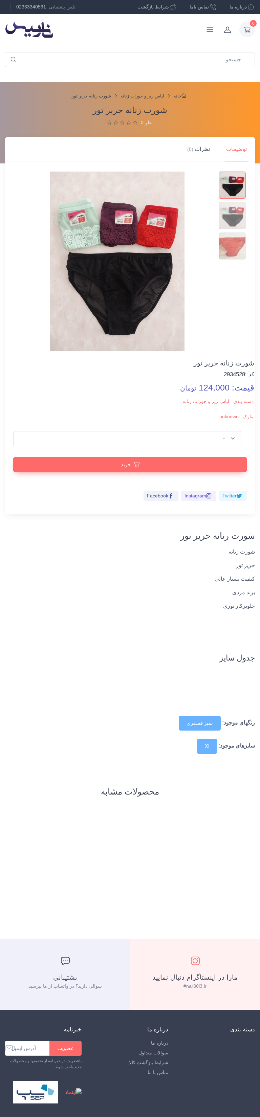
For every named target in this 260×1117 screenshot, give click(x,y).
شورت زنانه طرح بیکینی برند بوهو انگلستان (196, 871)
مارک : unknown (236, 416)
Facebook (157, 495)
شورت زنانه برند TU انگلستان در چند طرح (229, 871)
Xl (207, 746)
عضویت (65, 1048)
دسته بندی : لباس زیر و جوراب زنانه (218, 401)
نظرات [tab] (198, 149)
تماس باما (199, 6)
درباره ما (238, 6)
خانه (177, 95)
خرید (126, 464)
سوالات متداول (153, 1052)
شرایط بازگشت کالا (148, 1062)
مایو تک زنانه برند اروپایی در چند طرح (30, 863)
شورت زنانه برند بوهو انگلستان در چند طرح (162, 873)
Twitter (229, 495)
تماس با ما (158, 1072)
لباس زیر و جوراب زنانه (142, 95)
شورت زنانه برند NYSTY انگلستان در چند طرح (129, 871)
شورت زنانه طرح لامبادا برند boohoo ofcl (64, 874)
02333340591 (31, 6)
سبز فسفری (200, 723)
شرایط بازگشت (153, 6)
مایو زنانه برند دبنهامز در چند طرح (95, 866)
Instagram (195, 495)
